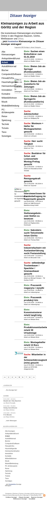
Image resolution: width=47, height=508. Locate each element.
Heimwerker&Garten (8, 86)
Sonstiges (6, 136)
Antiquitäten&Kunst (8, 58)
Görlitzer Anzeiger (11, 497)
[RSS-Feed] (44, 496)
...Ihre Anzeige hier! (11, 390)
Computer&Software (8, 74)
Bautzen (28, 36)
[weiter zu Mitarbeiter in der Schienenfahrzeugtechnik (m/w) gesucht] (18, 354)
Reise (4, 116)
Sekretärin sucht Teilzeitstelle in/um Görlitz (33, 233)
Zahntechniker (31, 114)
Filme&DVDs (8, 78)
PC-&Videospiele (8, 111)
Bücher (5, 70)
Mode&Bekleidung (8, 105)
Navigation (8, 12)
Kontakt (27, 493)
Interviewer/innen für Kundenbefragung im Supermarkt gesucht (35, 196)
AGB (32, 493)
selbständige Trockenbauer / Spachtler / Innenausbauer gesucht (34, 268)
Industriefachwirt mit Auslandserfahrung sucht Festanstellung (35, 251)
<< (5, 377)
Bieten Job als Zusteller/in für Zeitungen (34, 84)
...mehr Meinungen (11, 420)
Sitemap (25, 495)
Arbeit (5, 62)
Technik (5, 124)
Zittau (20, 38)
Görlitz (36, 36)
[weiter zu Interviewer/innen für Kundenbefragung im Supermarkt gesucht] (20, 201)
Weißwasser (7, 38)
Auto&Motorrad (8, 66)
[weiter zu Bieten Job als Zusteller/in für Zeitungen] (18, 92)
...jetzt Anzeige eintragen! (13, 484)
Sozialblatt (32, 499)
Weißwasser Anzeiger (20, 499)
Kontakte (6, 94)
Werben (15, 493)
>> (34, 377)
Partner (21, 493)
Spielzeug (6, 120)
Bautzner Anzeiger (37, 497)
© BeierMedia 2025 (35, 495)
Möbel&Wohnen (8, 98)
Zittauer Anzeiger (24, 497)
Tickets (5, 128)
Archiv (20, 495)
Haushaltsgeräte (8, 82)
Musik (4, 102)
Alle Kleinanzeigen (8, 53)
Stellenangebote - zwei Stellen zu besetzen (33, 216)
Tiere (4, 132)
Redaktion (8, 493)
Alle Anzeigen (10, 431)
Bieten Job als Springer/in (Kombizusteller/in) (34, 99)
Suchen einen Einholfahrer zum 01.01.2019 (34, 54)
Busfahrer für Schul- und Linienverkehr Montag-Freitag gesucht (35, 159)
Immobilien (7, 90)
